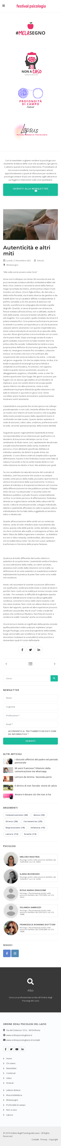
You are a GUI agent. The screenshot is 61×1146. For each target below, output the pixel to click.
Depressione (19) (15, 827)
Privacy (44, 1139)
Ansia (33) (39, 815)
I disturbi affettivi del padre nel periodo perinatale (36, 761)
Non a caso (11, 1109)
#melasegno (12, 264)
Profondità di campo (15, 1105)
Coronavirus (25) (33, 821)
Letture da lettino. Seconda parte (33, 776)
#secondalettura (14, 1095)
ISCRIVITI (30, 741)
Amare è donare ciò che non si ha (33, 794)
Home (9, 1058)
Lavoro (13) (12, 834)
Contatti (35, 1139)
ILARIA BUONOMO (30, 874)
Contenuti (10, 1073)
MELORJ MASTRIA (30, 857)
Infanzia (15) (38, 827)
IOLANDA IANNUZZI (30, 907)
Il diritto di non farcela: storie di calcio (36, 785)
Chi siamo (10, 1063)
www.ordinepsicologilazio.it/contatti (23, 1040)
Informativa (19, 734)
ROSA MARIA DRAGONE (33, 890)
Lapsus (9, 1114)
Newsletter (11, 1068)
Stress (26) (12, 821)
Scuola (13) (30, 834)
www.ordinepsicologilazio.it (19, 1035)
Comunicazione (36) (17, 815)
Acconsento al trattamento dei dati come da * (32, 732)
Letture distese (13, 1090)
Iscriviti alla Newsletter (30, 188)
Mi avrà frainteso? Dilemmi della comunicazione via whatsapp (33, 770)
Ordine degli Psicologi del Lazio (25, 1133)
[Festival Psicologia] (31, 8)
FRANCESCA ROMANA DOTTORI (37, 924)
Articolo (40, 260)
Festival (9, 1083)
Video (9, 1078)
